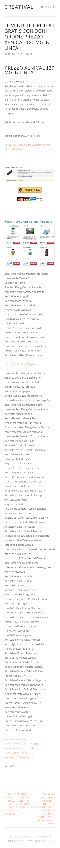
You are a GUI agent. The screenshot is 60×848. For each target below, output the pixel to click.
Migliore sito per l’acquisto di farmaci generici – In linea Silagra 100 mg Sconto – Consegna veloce (17, 804)
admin (30, 54)
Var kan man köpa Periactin (19, 747)
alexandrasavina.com (16, 738)
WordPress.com (41, 841)
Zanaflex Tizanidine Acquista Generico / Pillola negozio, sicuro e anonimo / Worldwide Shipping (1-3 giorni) (43, 809)
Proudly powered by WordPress (30, 836)
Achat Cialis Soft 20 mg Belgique (22, 743)
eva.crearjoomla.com (16, 752)
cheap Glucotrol (13, 364)
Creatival (19, 7)
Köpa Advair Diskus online (19, 756)
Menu (49, 7)
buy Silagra (29, 364)
